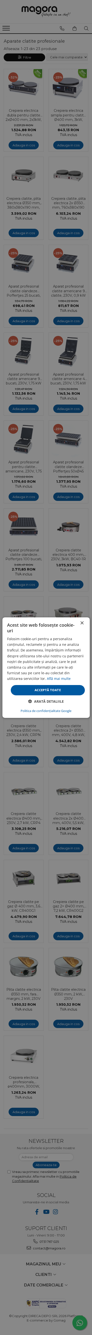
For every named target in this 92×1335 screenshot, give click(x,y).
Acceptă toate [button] (48, 690)
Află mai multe (59, 678)
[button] (46, 701)
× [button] (82, 623)
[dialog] (46, 667)
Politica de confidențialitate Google (46, 711)
